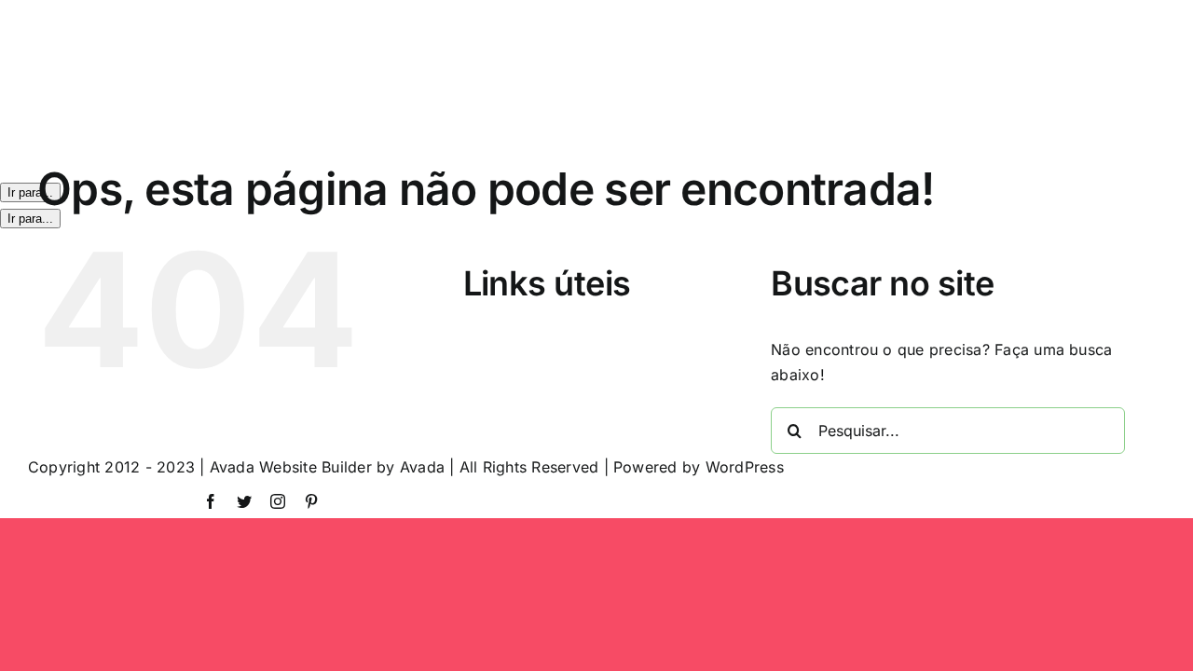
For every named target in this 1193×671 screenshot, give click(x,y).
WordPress (745, 467)
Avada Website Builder (291, 467)
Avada (422, 467)
